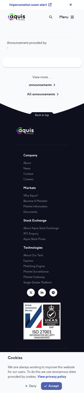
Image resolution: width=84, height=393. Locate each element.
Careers (28, 179)
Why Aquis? (30, 195)
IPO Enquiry (30, 233)
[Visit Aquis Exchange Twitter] (31, 292)
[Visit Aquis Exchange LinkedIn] (42, 292)
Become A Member (35, 201)
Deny (32, 386)
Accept (53, 386)
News (26, 168)
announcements (40, 85)
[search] (51, 17)
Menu (63, 17)
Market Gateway (34, 277)
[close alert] (71, 5)
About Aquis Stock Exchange (41, 228)
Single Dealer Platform (37, 282)
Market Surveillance (36, 271)
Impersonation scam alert (28, 5)
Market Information (35, 206)
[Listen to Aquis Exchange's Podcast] (53, 292)
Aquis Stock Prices (34, 239)
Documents (30, 212)
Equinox (28, 260)
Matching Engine (34, 266)
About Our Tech (33, 255)
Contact (28, 174)
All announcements (41, 94)
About (27, 163)
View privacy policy (52, 376)
